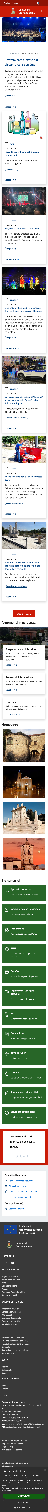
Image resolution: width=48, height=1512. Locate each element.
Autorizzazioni (8, 1353)
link (10, 1491)
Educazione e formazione (13, 1337)
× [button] (45, 1470)
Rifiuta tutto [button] (24, 1502)
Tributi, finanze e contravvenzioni (16, 1343)
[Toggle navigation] (5, 11)
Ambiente (6, 1346)
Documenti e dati (9, 1295)
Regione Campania (12, 3)
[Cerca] (42, 11)
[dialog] (24, 1489)
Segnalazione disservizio (12, 1443)
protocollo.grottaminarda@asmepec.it (23, 1426)
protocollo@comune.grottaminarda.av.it (25, 1423)
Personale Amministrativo (13, 1292)
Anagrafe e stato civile (12, 1308)
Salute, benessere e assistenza (15, 1350)
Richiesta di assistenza (12, 1449)
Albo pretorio (7, 1466)
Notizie (5, 1366)
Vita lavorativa (8, 1314)
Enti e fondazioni (9, 1285)
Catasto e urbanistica (11, 1321)
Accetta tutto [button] (24, 1496)
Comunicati (14, 53)
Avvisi (12, 144)
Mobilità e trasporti (10, 1324)
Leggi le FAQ (7, 1446)
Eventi (4, 1385)
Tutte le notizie (22, 613)
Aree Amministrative (11, 1279)
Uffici (4, 1282)
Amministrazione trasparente (15, 1463)
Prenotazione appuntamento (14, 1440)
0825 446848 (12, 1414)
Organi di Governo (10, 1276)
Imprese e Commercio (11, 1317)
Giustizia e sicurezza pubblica (15, 1340)
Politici (5, 1288)
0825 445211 (16, 1411)
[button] (24, 1507)
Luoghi (5, 1388)
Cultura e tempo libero (12, 1311)
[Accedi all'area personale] (38, 3)
